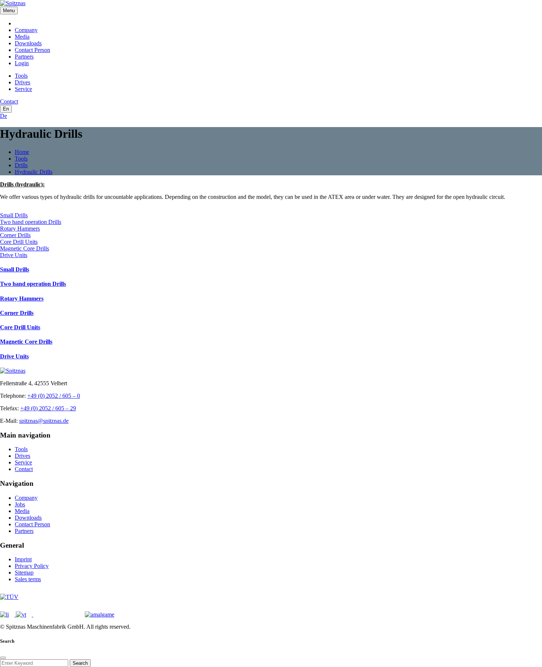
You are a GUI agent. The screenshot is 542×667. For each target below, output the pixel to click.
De (3, 116)
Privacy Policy (32, 566)
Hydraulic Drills (33, 172)
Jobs (20, 504)
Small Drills (14, 215)
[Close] (3, 658)
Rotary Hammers (20, 228)
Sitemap (24, 572)
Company (26, 30)
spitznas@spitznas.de (44, 421)
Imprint (23, 559)
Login (22, 63)
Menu (9, 10)
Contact (24, 469)
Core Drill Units (19, 242)
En (6, 109)
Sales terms (28, 579)
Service (23, 89)
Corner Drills (15, 235)
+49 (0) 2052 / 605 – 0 (53, 396)
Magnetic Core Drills (24, 248)
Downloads (28, 43)
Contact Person (32, 50)
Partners (24, 56)
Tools (21, 76)
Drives (22, 82)
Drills (21, 165)
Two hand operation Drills (30, 222)
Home (22, 152)
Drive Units (13, 255)
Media (22, 37)
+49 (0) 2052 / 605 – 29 (48, 408)
